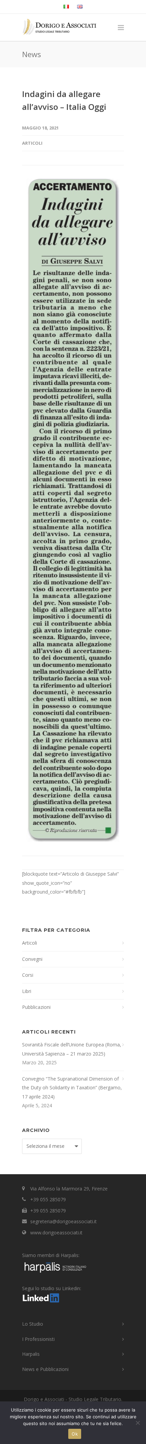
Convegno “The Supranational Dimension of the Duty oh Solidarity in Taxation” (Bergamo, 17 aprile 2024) (72, 1087)
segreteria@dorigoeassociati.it (63, 1221)
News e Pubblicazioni (45, 1369)
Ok (75, 1434)
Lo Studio (32, 1324)
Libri (26, 991)
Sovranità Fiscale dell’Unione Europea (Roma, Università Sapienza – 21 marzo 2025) (71, 1049)
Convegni (32, 959)
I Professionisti (38, 1339)
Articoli (32, 143)
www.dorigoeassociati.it (56, 1232)
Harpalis (31, 1354)
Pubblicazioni (36, 1007)
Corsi (27, 975)
